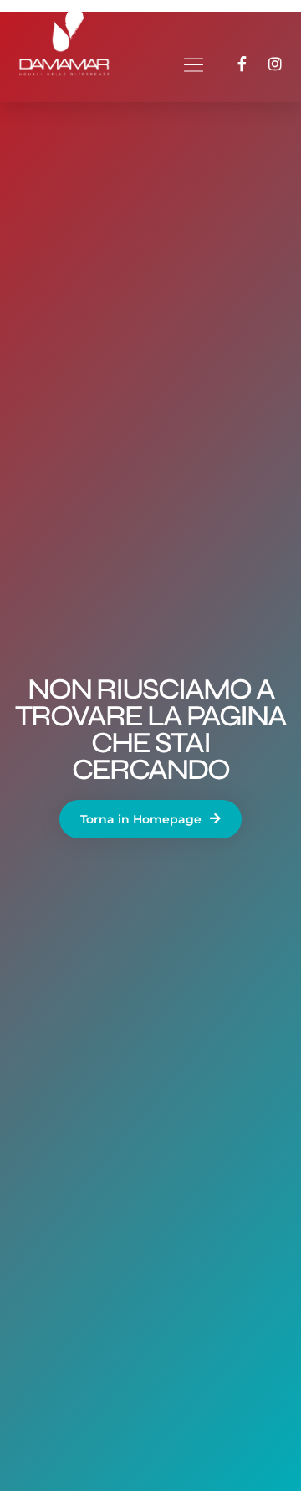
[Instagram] (275, 63)
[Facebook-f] (241, 63)
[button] (193, 67)
